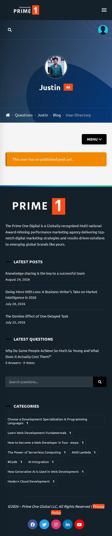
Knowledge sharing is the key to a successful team (45, 273)
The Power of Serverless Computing (37, 452)
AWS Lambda (84, 452)
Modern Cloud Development (31, 481)
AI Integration (41, 461)
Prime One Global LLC (39, 506)
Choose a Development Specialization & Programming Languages (47, 421)
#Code (15, 461)
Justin (43, 114)
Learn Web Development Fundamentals (39, 432)
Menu (92, 139)
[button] (101, 30)
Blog (57, 114)
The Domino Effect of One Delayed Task (36, 316)
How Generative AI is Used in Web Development (46, 471)
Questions (24, 114)
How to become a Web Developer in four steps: (46, 442)
